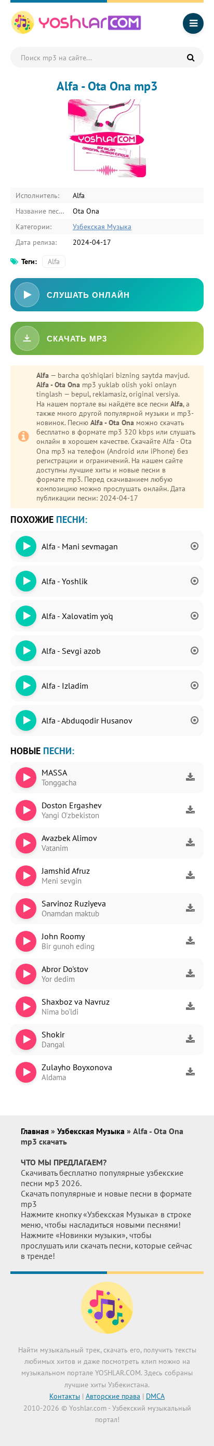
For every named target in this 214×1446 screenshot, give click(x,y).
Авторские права (113, 1396)
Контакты (64, 1396)
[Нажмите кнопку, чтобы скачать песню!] (190, 777)
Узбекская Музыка (102, 226)
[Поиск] (190, 57)
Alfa (54, 261)
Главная (36, 1131)
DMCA (155, 1396)
